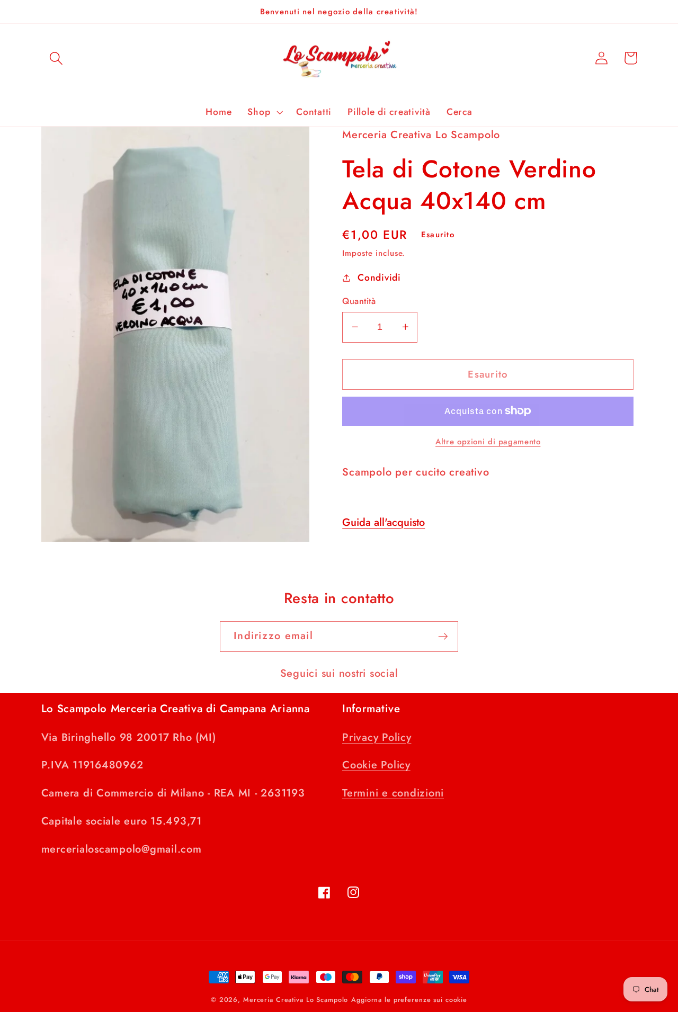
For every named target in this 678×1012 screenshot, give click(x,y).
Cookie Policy (376, 765)
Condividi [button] (379, 277)
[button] (55, 58)
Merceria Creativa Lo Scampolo (295, 1000)
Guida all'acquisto (383, 522)
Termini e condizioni (393, 793)
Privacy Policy (377, 737)
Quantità (359, 301)
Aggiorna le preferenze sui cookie (409, 1000)
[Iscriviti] (443, 636)
